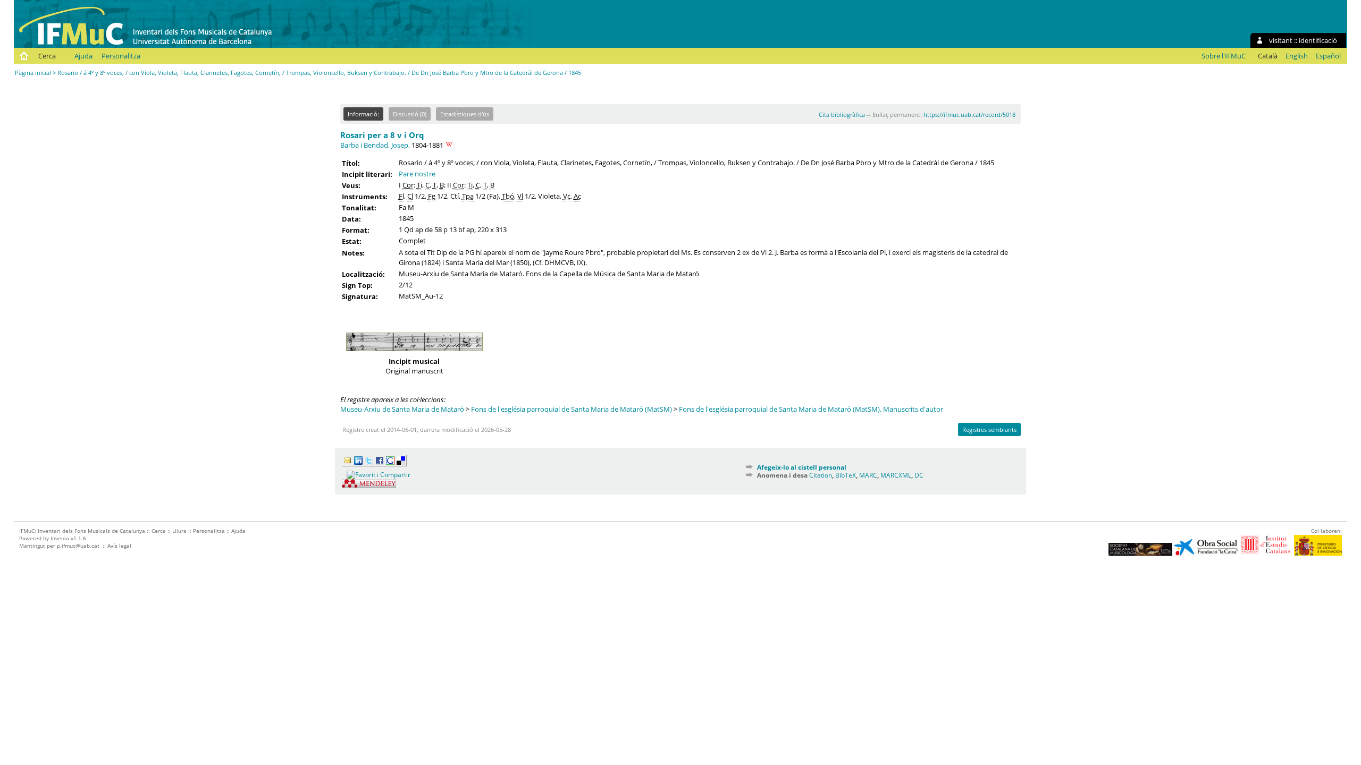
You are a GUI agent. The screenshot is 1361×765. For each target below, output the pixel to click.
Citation (820, 475)
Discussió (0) (409, 114)
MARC (868, 475)
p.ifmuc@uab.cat (78, 545)
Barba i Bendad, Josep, (375, 145)
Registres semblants (989, 430)
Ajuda (83, 56)
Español (1328, 56)
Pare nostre (417, 173)
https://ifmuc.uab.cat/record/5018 (969, 114)
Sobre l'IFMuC (1224, 56)
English (1297, 56)
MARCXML (895, 475)
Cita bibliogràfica (842, 114)
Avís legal (119, 545)
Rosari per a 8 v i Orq (382, 135)
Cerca (47, 56)
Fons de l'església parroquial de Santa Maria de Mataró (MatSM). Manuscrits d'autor (811, 409)
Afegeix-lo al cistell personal (801, 467)
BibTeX (845, 475)
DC (918, 475)
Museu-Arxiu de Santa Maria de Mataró (402, 409)
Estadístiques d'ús (464, 114)
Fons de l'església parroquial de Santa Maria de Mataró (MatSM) (571, 409)
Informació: (363, 114)
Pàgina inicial (33, 72)
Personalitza (121, 56)
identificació (1318, 40)
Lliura (179, 530)
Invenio (60, 538)
